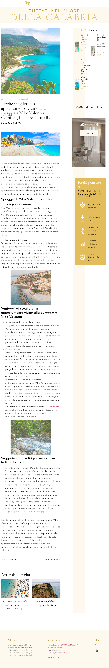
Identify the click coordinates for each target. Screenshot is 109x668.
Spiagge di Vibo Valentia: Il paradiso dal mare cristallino (85, 40)
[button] (82, 3)
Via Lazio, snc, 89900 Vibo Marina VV (64, 645)
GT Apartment (52, 407)
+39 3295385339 (55, 648)
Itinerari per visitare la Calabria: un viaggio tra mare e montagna (15, 605)
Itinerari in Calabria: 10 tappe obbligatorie (46, 603)
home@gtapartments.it (58, 653)
